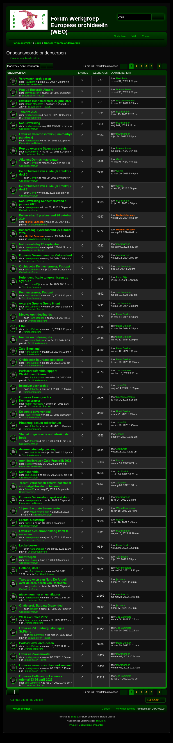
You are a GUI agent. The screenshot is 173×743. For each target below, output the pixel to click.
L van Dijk (35, 284)
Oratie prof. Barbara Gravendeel (41, 605)
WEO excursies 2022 (33, 617)
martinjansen (32, 115)
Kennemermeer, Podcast (36, 292)
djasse (28, 523)
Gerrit (33, 163)
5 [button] (151, 66)
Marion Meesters (34, 104)
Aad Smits (35, 452)
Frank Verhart (32, 414)
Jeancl (33, 441)
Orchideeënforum (31, 117)
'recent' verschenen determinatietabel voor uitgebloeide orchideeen (45, 484)
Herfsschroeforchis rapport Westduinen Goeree (38, 372)
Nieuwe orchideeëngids (35, 314)
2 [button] (136, 66)
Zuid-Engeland (29, 348)
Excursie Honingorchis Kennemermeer (35, 399)
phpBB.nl (100, 721)
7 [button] (159, 66)
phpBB (74, 716)
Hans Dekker (37, 317)
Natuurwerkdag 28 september (39, 244)
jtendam (34, 586)
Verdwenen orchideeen (35, 78)
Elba (22, 326)
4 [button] (146, 66)
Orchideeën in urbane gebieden (41, 359)
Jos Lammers (32, 269)
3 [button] (141, 66)
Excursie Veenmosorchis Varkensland (45, 255)
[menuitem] (131, 36)
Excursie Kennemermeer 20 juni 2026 (45, 101)
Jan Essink (31, 474)
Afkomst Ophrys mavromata (38, 159)
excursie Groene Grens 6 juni (39, 303)
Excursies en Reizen (30, 84)
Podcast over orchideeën (36, 643)
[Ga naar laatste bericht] (128, 78)
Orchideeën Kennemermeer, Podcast (44, 266)
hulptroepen (27, 557)
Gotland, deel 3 (29, 568)
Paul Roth (30, 81)
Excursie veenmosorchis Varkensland (45, 665)
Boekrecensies (27, 492)
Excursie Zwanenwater (34, 654)
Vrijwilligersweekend (39, 239)
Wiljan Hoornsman (39, 511)
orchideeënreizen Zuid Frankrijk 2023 (45, 460)
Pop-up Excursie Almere (36, 89)
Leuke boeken (29, 545)
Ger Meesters (37, 571)
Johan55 (34, 389)
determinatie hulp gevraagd (38, 449)
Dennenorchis (29, 471)
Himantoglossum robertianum (40, 422)
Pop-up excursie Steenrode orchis (43, 148)
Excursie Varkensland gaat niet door (44, 497)
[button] (123, 66)
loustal (28, 463)
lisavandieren (32, 92)
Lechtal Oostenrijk (32, 520)
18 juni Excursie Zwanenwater (40, 508)
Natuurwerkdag (29, 123)
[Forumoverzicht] (28, 18)
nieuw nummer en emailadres (40, 594)
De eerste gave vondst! (35, 411)
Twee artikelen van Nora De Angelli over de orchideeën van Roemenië (43, 581)
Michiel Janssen (34, 221)
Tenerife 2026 (28, 112)
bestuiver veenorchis (33, 385)
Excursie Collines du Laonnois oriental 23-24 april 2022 (40, 678)
